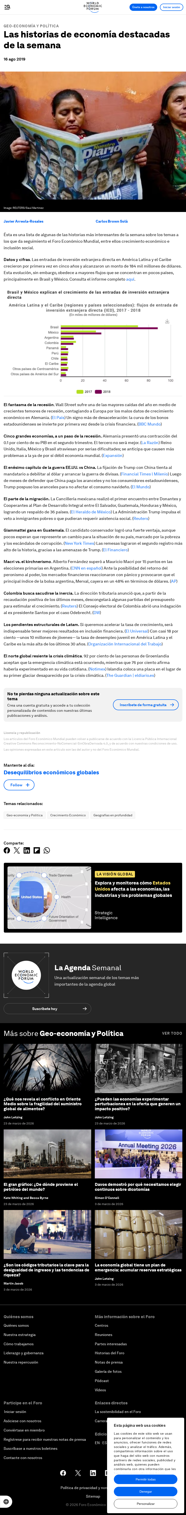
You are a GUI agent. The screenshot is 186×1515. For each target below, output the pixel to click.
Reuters (140, 518)
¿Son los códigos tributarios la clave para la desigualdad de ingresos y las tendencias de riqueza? (46, 1270)
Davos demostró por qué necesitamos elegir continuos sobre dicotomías (138, 1187)
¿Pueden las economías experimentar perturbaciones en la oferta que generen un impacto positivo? (138, 1104)
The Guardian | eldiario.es (130, 675)
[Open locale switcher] (6, 1502)
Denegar (146, 1491)
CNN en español (86, 568)
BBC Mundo (149, 424)
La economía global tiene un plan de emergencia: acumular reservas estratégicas (138, 1267)
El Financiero (115, 549)
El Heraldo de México (91, 512)
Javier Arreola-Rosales (23, 221)
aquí (130, 279)
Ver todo (172, 1033)
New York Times (79, 543)
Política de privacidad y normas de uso (93, 1488)
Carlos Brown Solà (112, 221)
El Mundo (140, 486)
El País (58, 417)
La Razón (150, 442)
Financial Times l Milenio (144, 474)
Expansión (112, 455)
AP (173, 581)
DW (96, 612)
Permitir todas (146, 1479)
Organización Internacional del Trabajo (125, 644)
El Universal (137, 631)
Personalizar (146, 1504)
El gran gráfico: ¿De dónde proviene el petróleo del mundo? (41, 1187)
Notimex (97, 669)
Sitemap (93, 1496)
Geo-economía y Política (31, 26)
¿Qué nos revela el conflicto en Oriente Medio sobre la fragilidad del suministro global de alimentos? (43, 1104)
